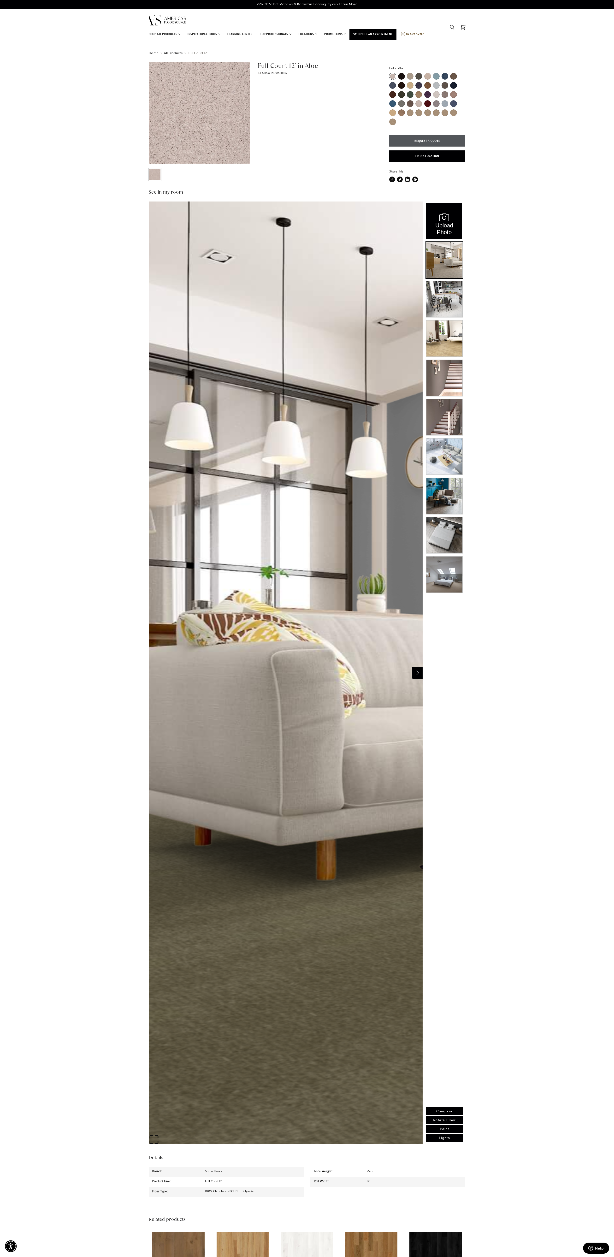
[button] (11, 1246)
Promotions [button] (333, 34)
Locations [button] (306, 34)
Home (154, 53)
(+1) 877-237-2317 (412, 34)
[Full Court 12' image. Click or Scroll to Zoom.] (199, 112)
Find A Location (427, 156)
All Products (173, 53)
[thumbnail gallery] (155, 174)
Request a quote (427, 141)
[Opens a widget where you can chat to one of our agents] (596, 1249)
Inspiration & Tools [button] (203, 34)
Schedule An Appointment (373, 34)
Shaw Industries (274, 73)
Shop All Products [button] (163, 34)
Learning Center (239, 34)
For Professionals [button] (274, 34)
